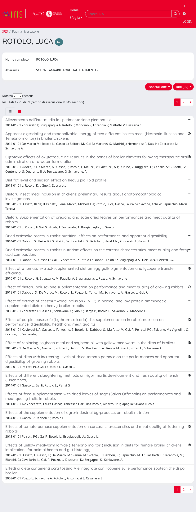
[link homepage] (14, 13)
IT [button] (184, 6)
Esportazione (157, 87)
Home (74, 10)
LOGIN (187, 21)
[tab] (10, 111)
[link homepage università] (47, 13)
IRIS (5, 31)
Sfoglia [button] (75, 18)
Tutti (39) (182, 87)
